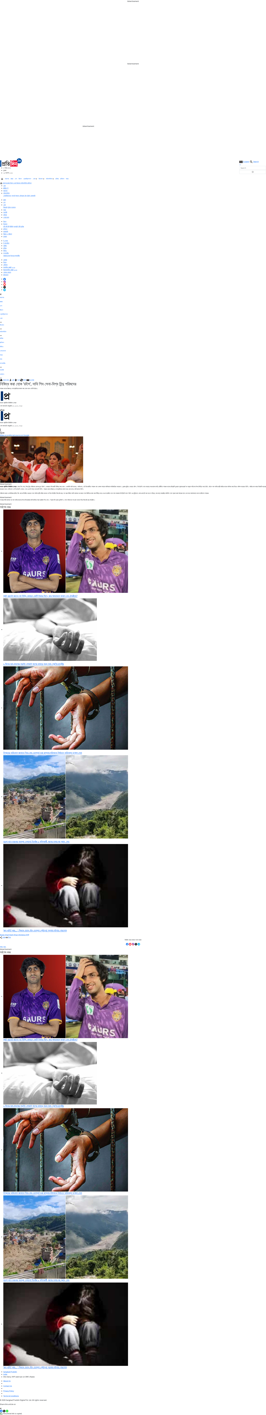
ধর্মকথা (5, 215)
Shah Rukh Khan (11, 935)
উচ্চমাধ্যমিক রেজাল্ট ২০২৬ (10, 270)
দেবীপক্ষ (5, 265)
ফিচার (4, 262)
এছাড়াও (2, 374)
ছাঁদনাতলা (5, 275)
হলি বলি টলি (6, 226)
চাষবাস (5, 236)
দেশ (16, 179)
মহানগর (7, 179)
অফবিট (5, 212)
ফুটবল (9, 207)
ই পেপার (5, 241)
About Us (7, 1381)
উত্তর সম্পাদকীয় (15, 256)
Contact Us (7, 1386)
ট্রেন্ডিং (5, 246)
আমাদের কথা (6, 256)
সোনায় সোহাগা (7, 272)
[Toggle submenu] (1, 322)
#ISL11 (6, 188)
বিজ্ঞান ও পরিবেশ (7, 234)
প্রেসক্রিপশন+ (27, 179)
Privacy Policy (8, 1391)
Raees (2, 935)
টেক (25, 196)
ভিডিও (5, 251)
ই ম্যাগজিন (6, 243)
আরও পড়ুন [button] (3, 947)
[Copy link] (3, 410)
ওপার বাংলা (6, 217)
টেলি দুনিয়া (21, 226)
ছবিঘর (57, 179)
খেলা (34, 179)
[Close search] (240, 165)
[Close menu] (0, 294)
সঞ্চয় (67, 179)
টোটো (28, 196)
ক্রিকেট (5, 207)
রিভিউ (11, 226)
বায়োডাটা (5, 231)
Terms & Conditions (11, 1396)
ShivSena (22, 935)
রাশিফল (62, 179)
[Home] (11, 162)
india (5, 1374)
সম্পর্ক (13, 196)
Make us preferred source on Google (14, 435)
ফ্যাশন (17, 196)
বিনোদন (41, 179)
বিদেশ (20, 179)
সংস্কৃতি (16, 226)
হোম (4, 186)
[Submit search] (252, 172)
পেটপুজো (21, 196)
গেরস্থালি (32, 196)
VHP (27, 935)
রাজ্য (12, 179)
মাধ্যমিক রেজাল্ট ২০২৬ (9, 267)
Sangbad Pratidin (10, 1372)
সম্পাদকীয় (6, 253)
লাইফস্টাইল (49, 179)
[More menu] (264, 179)
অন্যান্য (13, 207)
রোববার (5, 260)
